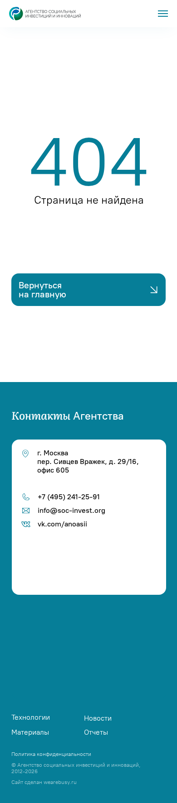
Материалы (30, 732)
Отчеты (96, 732)
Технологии (30, 717)
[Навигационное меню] (163, 13)
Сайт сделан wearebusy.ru (44, 782)
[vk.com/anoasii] (91, 618)
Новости (98, 718)
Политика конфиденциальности (51, 754)
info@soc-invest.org (71, 510)
